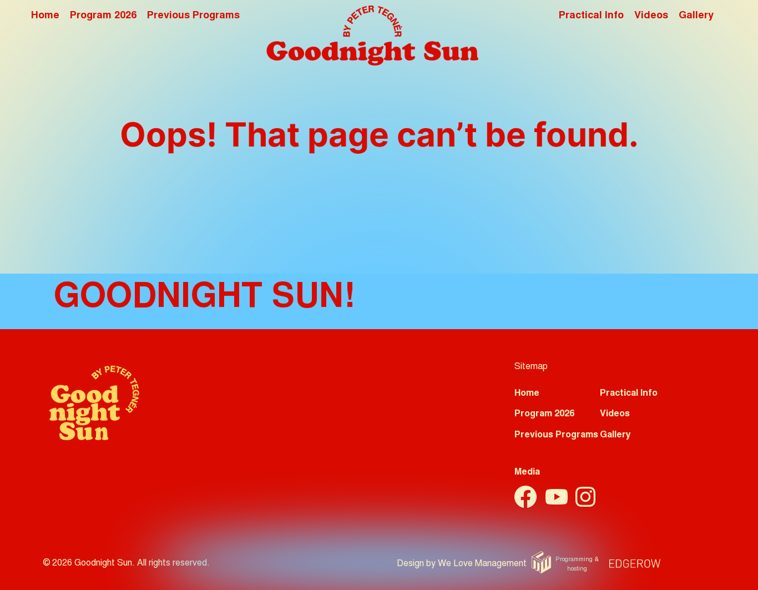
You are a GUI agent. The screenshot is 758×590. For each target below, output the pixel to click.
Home (45, 16)
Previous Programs (193, 16)
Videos (651, 16)
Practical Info (591, 16)
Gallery (696, 16)
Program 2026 (103, 16)
